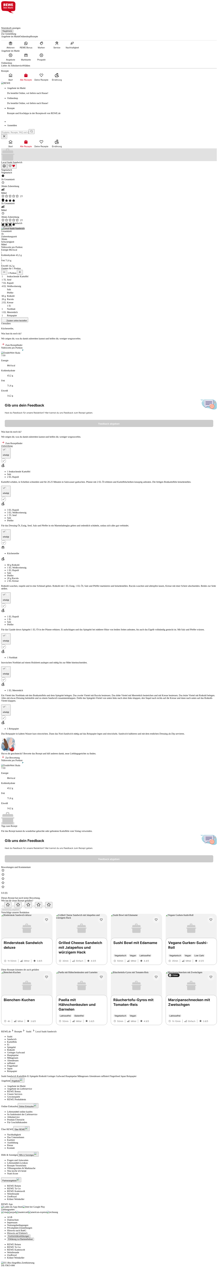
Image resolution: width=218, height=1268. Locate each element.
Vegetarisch (6, 170)
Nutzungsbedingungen (17, 1225)
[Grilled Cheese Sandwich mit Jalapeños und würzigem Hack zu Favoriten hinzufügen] (101, 919)
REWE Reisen (14, 1186)
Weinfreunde (13, 1194)
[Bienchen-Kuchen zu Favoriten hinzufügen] (46, 977)
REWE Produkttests (16, 1099)
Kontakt (11, 1148)
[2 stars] (18, 905)
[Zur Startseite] (11, 18)
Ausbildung (12, 1142)
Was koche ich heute (16, 1171)
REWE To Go (14, 1188)
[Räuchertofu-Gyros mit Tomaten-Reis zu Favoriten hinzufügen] (156, 977)
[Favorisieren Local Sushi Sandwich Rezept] (12, 166)
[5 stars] (48, 905)
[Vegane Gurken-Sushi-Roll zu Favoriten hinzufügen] (210, 919)
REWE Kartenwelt (16, 1191)
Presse (10, 1145)
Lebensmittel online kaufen (19, 1111)
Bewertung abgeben (10, 910)
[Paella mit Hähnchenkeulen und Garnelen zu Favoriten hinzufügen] (101, 977)
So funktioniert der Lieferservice (22, 1114)
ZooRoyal (12, 1196)
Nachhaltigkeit (14, 1134)
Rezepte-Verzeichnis (16, 1165)
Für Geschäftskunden (17, 1122)
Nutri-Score (12, 1173)
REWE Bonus (14, 1091)
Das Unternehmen (15, 1137)
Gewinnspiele (13, 1097)
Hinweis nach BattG (16, 1230)
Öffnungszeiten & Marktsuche (21, 1168)
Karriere (11, 1140)
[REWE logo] (5, 83)
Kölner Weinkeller (15, 1199)
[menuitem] (10, 45)
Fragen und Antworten (17, 1160)
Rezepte (18, 1031)
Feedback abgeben (109, 423)
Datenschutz (13, 1220)
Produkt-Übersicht (15, 1119)
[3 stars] (28, 905)
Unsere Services (14, 1094)
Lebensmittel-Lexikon (17, 1163)
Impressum (12, 1222)
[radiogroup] (109, 905)
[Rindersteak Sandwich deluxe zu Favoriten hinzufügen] (46, 919)
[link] (112, 91)
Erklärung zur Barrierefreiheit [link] (20, 1239)
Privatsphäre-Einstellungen (19, 1228)
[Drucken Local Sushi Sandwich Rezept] (4, 166)
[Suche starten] (32, 131)
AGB (9, 1217)
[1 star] (7, 905)
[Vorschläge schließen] (4, 136)
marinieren (105, 586)
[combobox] (15, 132)
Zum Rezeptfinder (13, 345)
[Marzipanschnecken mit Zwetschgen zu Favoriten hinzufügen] (210, 977)
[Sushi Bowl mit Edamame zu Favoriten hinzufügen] (156, 919)
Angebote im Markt (16, 1086)
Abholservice (13, 1117)
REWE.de (6, 1031)
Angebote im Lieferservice (19, 1089)
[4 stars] (38, 905)
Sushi (29, 1031)
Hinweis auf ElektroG (17, 1233)
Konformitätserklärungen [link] (18, 1236)
